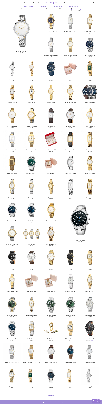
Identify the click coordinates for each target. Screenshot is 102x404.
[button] (96, 401)
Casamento (36, 2)
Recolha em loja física (73, 6)
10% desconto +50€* (58, 6)
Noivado (26, 2)
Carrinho (85, 2)
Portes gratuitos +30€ (43, 6)
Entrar (94, 2)
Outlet (66, 2)
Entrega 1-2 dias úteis (28, 6)
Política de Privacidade (77, 402)
